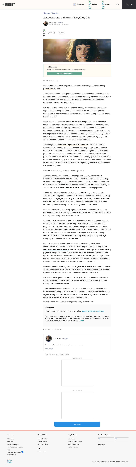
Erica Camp (52, 22)
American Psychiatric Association (73, 145)
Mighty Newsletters (73, 444)
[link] (8, 4)
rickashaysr (49, 349)
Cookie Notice (11, 454)
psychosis (48, 89)
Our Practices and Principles (15, 447)
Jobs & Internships (12, 444)
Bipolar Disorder (51, 13)
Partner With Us (42, 441)
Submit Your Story (43, 439)
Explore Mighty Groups (75, 441)
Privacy (123, 461)
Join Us (129, 4)
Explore (94, 5)
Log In (117, 5)
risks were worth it (73, 187)
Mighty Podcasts (73, 447)
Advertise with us (43, 444)
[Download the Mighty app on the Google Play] (123, 439)
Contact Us (71, 439)
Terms (127, 461)
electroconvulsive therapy (55, 103)
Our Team (10, 441)
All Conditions (42, 452)
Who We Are (11, 439)
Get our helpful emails (64, 73)
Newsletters (80, 5)
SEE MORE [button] (77, 424)
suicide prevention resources (93, 311)
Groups (107, 5)
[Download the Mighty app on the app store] (106, 439)
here (82, 320)
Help (8, 449)
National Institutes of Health (56, 249)
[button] (60, 23)
